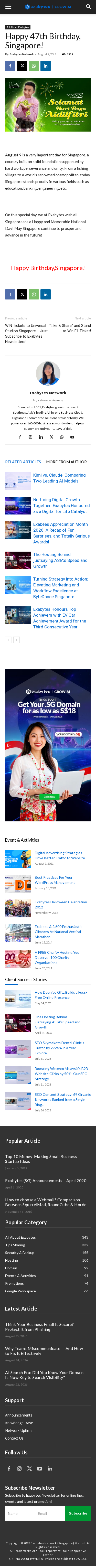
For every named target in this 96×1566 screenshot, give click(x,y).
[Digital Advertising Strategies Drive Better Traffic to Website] (18, 859)
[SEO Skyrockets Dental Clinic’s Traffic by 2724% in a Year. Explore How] (18, 1049)
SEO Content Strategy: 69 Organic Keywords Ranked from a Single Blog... (63, 1099)
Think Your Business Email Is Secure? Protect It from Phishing (39, 1327)
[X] (22, 66)
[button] (8, 7)
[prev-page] (8, 640)
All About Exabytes (18, 27)
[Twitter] (29, 1469)
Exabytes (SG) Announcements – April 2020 (45, 1180)
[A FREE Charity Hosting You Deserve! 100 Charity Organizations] (18, 959)
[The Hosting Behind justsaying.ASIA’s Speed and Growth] (18, 560)
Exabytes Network (22, 54)
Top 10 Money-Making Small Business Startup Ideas (41, 1159)
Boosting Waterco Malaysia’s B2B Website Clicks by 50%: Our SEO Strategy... (61, 1073)
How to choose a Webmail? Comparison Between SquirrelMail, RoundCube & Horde (46, 1202)
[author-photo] (48, 385)
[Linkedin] (45, 66)
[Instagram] (32, 437)
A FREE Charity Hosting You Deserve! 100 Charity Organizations (57, 957)
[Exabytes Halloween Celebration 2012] (18, 908)
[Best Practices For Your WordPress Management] (18, 884)
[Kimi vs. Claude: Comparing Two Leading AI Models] (18, 481)
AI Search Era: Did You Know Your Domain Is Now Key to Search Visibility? (44, 1375)
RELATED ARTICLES (23, 461)
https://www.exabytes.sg (48, 400)
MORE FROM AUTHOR (66, 461)
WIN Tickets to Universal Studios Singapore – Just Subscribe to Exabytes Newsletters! (26, 333)
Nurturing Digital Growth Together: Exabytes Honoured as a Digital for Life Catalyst (61, 505)
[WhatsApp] (34, 66)
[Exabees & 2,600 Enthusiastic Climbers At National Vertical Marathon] (18, 933)
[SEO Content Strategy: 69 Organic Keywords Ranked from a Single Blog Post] (18, 1101)
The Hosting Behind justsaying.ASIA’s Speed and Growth (60, 560)
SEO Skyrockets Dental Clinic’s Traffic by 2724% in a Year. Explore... (59, 1048)
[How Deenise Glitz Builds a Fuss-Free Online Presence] (18, 999)
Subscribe (78, 1513)
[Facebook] (10, 66)
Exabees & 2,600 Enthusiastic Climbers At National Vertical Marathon (58, 931)
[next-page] (16, 640)
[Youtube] (74, 437)
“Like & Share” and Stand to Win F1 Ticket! (70, 328)
